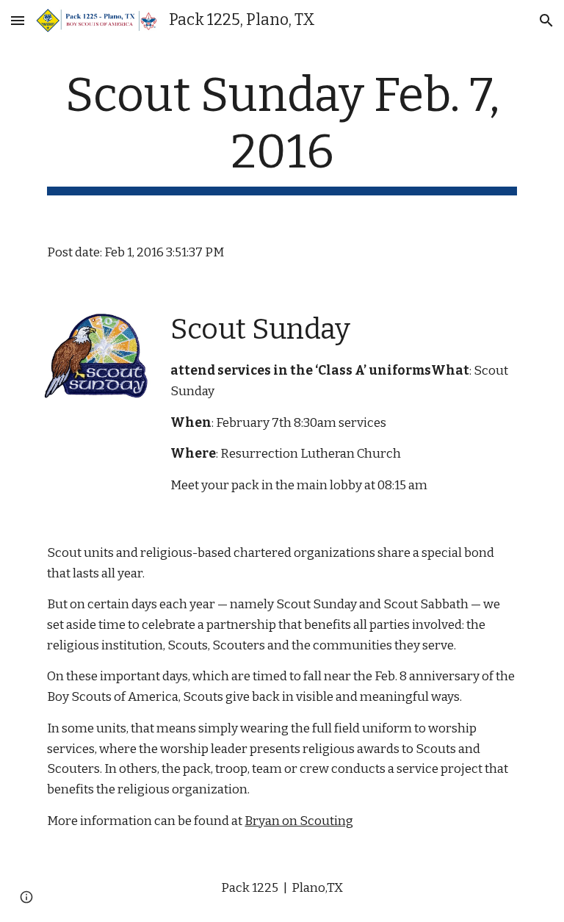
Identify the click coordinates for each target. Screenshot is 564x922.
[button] (17, 20)
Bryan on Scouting (299, 821)
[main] (281, 131)
